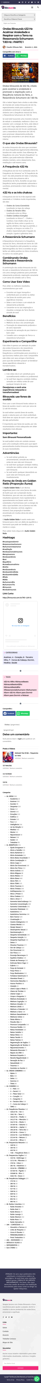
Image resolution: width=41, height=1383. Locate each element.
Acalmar (7, 657)
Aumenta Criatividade (18, 906)
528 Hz (12, 1191)
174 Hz (12, 1181)
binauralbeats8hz (12, 687)
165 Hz (12, 1148)
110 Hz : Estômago (17, 1158)
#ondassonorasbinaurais (12, 552)
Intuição (13, 986)
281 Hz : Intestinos (17, 1166)
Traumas (13, 1066)
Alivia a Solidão (16, 850)
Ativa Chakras (15, 896)
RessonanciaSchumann (15, 690)
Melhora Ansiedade (17, 999)
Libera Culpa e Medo (18, 989)
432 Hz (7, 682)
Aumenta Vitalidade (17, 909)
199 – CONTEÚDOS (13, 1225)
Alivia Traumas (15, 886)
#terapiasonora (9, 554)
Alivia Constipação (17, 860)
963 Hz (12, 1201)
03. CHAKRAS (11, 1086)
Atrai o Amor (15, 899)
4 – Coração (14, 1096)
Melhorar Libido (16, 1017)
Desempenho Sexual (17, 930)
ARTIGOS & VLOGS (13, 1243)
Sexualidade (14, 1063)
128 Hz (12, 1145)
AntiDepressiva (15, 891)
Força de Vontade (16, 968)
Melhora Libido (16, 1007)
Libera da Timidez (17, 991)
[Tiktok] (28, 2)
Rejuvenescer (15, 835)
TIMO (12, 1107)
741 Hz (12, 1196)
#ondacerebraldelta (10, 575)
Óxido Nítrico (15, 1019)
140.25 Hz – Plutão (17, 1117)
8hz (13, 682)
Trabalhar (13, 842)
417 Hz (12, 1189)
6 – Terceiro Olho (16, 1101)
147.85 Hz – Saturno (17, 1125)
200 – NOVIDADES (13, 1240)
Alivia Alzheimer (16, 853)
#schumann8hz (9, 582)
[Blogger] (38, 2)
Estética (13, 817)
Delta (12, 1078)
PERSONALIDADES (16, 1235)
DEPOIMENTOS (11, 1245)
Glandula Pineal (16, 978)
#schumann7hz (9, 585)
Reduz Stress (15, 1035)
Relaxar (13, 837)
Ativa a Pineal (15, 894)
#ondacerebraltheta (10, 572)
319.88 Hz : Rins (16, 1173)
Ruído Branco (15, 1212)
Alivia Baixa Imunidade (19, 858)
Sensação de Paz (16, 1060)
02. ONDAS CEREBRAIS (14, 1071)
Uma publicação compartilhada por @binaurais (20, 646)
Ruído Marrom (15, 1217)
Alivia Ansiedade (16, 855)
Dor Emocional (15, 950)
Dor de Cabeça (15, 948)
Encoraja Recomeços (18, 955)
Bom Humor (14, 917)
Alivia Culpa (14, 863)
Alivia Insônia (15, 871)
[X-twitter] (35, 2)
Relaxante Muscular (17, 1050)
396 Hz (12, 1186)
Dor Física (14, 953)
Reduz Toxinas (15, 1040)
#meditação (7, 549)
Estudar (13, 819)
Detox (12, 942)
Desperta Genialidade (18, 935)
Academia (14, 799)
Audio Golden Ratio (12, 488)
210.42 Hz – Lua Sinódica (19, 1135)
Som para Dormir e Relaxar (17, 695)
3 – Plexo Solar (15, 1094)
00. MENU (10, 796)
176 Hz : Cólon (15, 1163)
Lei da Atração (15, 827)
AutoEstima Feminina (18, 914)
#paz (4, 559)
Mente (12, 832)
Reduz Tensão (15, 1037)
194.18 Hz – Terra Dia (18, 1130)
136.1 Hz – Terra (16, 1114)
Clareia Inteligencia (17, 922)
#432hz (5, 567)
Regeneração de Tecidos (19, 1045)
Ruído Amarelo (15, 1207)
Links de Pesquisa (16, 1230)
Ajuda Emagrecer (16, 847)
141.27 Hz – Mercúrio (18, 1119)
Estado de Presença (17, 960)
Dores (12, 809)
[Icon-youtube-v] (19, 2)
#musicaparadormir (11, 542)
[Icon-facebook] (25, 2)
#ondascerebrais (9, 557)
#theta (5, 577)
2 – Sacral (14, 1091)
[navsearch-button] (38, 7)
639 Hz (12, 1194)
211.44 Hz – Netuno (17, 1137)
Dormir (31, 660)
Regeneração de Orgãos (19, 1042)
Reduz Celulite (15, 1032)
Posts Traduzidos (16, 1237)
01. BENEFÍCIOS (12, 845)
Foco (12, 822)
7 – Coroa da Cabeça (18, 1104)
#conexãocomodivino (11, 564)
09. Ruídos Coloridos (14, 1204)
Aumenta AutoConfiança (19, 901)
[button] (32, 7)
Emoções (13, 814)
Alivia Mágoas (15, 873)
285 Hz (12, 1184)
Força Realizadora (17, 973)
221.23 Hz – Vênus (17, 1140)
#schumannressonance (12, 547)
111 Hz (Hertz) (7, 774)
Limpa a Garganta (17, 996)
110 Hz (5, 782)
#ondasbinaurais (9, 590)
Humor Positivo (16, 983)
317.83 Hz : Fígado (17, 1171)
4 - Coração (17, 657)
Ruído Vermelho (16, 1222)
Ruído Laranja (15, 1214)
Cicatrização (14, 919)
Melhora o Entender (17, 1009)
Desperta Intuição (17, 937)
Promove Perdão (16, 1027)
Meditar (7, 663)
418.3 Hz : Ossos (16, 1176)
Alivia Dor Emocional (18, 865)
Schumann (32, 690)
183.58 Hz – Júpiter (17, 1127)
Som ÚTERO (10, 1248)
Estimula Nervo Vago (18, 963)
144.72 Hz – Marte (17, 1122)
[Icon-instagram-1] (22, 2)
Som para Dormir (24, 693)
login (20, 739)
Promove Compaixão (18, 1024)
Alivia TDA (14, 881)
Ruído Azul (14, 1209)
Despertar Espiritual (17, 940)
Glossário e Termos (17, 1227)
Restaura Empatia (17, 1055)
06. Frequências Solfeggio (15, 1178)
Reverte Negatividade (18, 1058)
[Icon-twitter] (6, 1317)
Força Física (14, 971)
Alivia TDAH (14, 883)
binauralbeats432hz (13, 684)
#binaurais (7, 587)
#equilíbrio (7, 562)
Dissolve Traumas (17, 945)
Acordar (13, 804)
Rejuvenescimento (17, 1048)
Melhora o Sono (16, 1012)
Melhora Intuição (16, 1004)
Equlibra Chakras (16, 958)
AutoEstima (14, 912)
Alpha (12, 1073)
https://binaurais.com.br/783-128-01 (17, 598)
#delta (5, 580)
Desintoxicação (16, 932)
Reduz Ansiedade (16, 1030)
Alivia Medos (15, 876)
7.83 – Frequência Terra (18, 1153)
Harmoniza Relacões (18, 981)
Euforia (13, 965)
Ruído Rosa (14, 1219)
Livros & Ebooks (16, 1232)
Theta (12, 1083)
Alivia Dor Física (16, 868)
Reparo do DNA (16, 1053)
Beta (12, 1076)
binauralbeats (22, 682)
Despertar (14, 806)
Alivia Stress (14, 878)
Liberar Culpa (15, 994)
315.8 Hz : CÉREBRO (17, 1168)
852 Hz (12, 1199)
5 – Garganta (15, 1099)
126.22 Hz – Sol (16, 1112)
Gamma (13, 1081)
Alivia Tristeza (15, 889)
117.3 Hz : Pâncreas (17, 1160)
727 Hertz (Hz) (7, 766)
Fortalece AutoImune (18, 976)
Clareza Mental (16, 924)
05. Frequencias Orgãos (15, 1155)
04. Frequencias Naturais (15, 1142)
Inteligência (14, 824)
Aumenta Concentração (19, 904)
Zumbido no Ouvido (17, 1068)
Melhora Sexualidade (18, 1014)
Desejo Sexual (15, 927)
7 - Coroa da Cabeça (18, 660)
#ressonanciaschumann (12, 544)
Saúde (14, 663)
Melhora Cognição (17, 1001)
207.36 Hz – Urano (17, 1132)
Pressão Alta (14, 1022)
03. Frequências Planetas (15, 1109)
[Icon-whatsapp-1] (32, 2)
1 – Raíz (13, 1089)
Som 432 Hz (10, 693)
